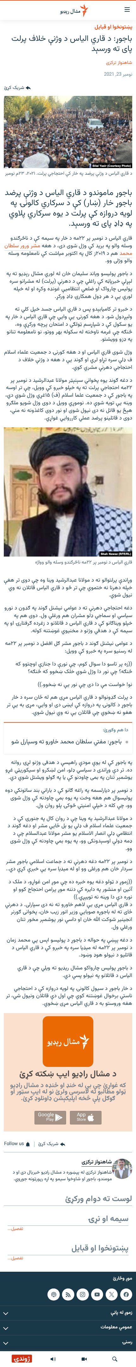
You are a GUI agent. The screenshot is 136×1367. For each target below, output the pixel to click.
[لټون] (114, 1359)
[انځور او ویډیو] (84, 1359)
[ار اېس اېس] (68, 1294)
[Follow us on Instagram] (83, 1294)
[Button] (17, 88)
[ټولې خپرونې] (53, 1359)
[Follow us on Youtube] (97, 1294)
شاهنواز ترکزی (119, 62)
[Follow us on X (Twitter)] (112, 1294)
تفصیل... (15, 1229)
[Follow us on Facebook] (126, 1294)
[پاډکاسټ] (53, 1294)
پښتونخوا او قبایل (113, 27)
